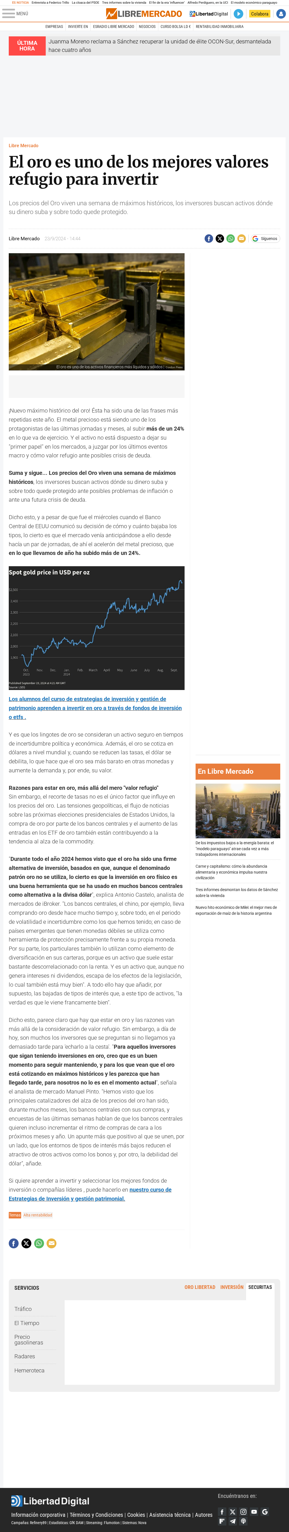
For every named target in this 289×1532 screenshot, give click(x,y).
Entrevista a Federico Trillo (50, 3)
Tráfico (23, 1309)
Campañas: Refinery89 (29, 1522)
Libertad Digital (114, 1501)
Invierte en (78, 26)
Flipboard (222, 1521)
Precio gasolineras (28, 1340)
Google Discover (264, 1511)
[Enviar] (230, 238)
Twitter (233, 1511)
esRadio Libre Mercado (113, 26)
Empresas (54, 26)
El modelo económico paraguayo (254, 3)
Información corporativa (38, 1515)
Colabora (259, 14)
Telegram (233, 1521)
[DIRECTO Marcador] (238, 14)
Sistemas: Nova (134, 1522)
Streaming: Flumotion (103, 1522)
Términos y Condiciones (96, 1515)
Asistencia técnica (170, 1515)
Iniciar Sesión (281, 14)
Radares (24, 1356)
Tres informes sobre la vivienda (124, 3)
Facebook (222, 1511)
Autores (204, 1515)
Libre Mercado (23, 145)
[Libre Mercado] (144, 13)
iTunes (243, 1521)
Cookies (136, 1515)
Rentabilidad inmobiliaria (220, 26)
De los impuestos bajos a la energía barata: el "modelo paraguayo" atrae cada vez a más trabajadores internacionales (235, 849)
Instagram (243, 1511)
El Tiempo (26, 1323)
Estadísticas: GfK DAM (66, 1522)
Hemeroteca (29, 1370)
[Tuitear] (220, 238)
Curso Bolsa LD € (176, 26)
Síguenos (269, 239)
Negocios (147, 26)
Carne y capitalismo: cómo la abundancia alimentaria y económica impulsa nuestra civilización (231, 872)
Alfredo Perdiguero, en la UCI (208, 3)
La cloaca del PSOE (85, 3)
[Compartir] (209, 238)
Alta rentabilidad (37, 1215)
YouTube (254, 1511)
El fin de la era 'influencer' (167, 3)
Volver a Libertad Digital (209, 14)
